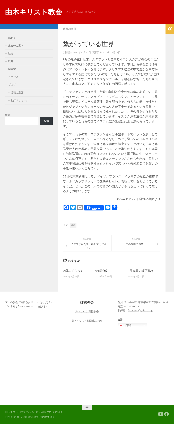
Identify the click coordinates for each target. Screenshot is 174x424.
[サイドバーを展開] (170, 29)
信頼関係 (101, 270)
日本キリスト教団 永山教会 (86, 320)
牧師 (73, 225)
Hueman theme (46, 416)
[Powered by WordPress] (18, 417)
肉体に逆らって (73, 270)
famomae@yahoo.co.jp (140, 310)
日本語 (127, 325)
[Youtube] (160, 414)
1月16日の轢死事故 (140, 270)
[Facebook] (166, 414)
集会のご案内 (15, 45)
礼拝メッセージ (20, 100)
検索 (7, 115)
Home (11, 37)
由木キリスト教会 (33, 12)
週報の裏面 (69, 28)
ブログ (12, 84)
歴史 (10, 53)
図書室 (12, 69)
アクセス (13, 76)
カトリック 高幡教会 (87, 311)
